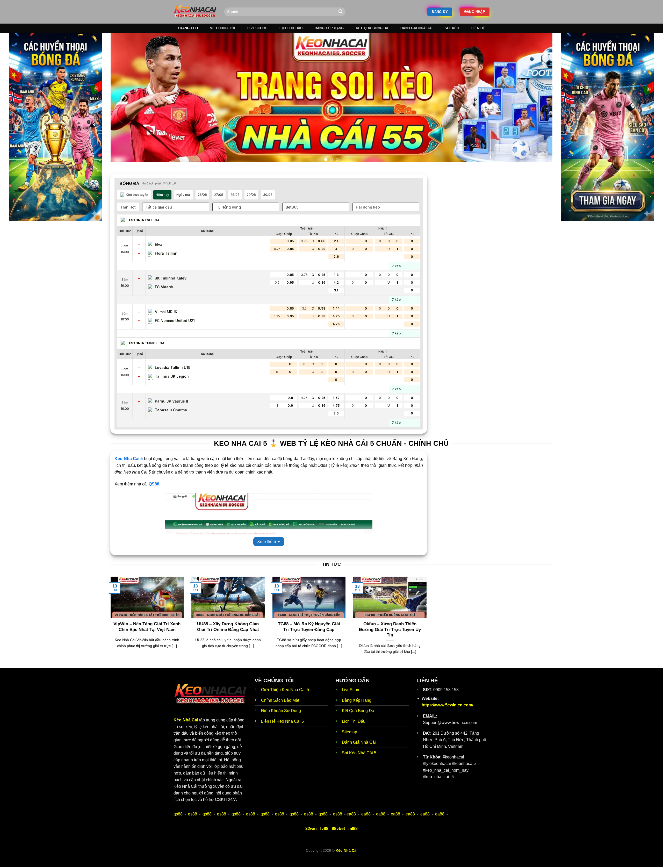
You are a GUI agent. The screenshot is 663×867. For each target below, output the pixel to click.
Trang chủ (188, 28)
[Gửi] (340, 12)
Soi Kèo (452, 28)
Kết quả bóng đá (372, 28)
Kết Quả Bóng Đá (358, 720)
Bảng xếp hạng (329, 28)
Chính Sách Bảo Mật (280, 709)
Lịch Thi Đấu (353, 731)
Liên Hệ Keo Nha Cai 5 (282, 731)
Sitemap (349, 741)
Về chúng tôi (222, 28)
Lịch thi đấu (290, 28)
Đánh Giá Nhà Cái (416, 28)
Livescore (257, 28)
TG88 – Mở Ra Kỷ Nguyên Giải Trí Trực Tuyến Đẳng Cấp (309, 636)
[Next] (537, 104)
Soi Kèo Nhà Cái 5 (359, 762)
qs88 (178, 823)
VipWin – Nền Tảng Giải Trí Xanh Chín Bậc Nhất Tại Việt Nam (147, 636)
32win (311, 838)
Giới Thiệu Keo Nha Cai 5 (285, 699)
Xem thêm (266, 551)
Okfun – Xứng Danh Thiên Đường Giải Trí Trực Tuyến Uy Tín (390, 639)
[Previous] (126, 104)
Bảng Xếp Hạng (356, 709)
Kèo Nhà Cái (186, 729)
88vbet (338, 838)
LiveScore (351, 699)
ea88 (351, 823)
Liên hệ (478, 28)
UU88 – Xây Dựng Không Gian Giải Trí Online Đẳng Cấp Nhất (228, 636)
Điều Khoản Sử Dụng (281, 720)
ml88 (353, 838)
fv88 (324, 838)
